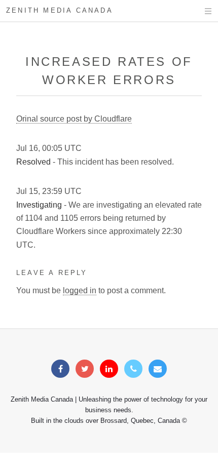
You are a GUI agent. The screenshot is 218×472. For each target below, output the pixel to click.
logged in (79, 290)
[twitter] (85, 369)
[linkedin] (109, 369)
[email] (158, 369)
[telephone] (133, 369)
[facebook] (60, 369)
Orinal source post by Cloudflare (74, 118)
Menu (198, 11)
